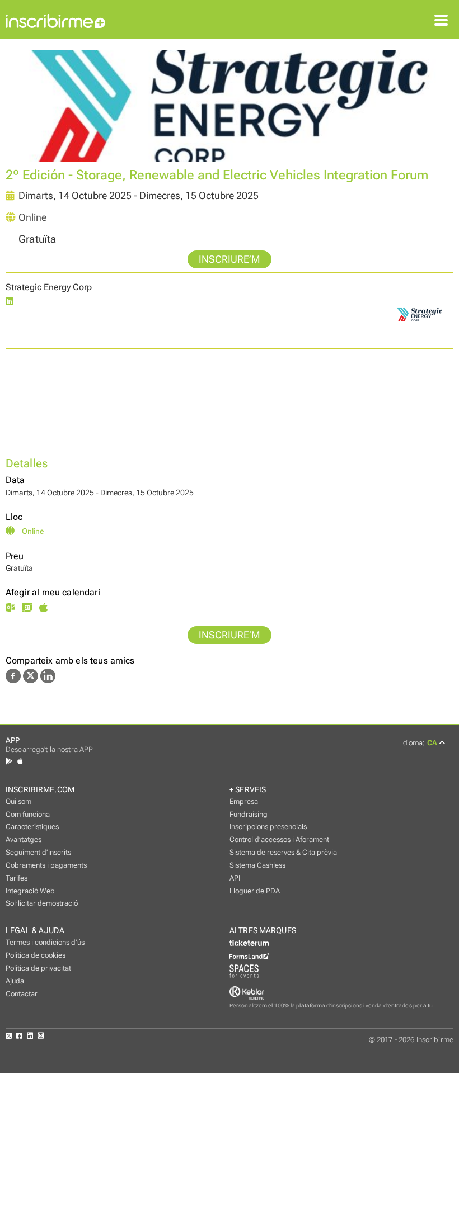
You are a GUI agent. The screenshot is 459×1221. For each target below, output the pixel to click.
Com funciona (28, 814)
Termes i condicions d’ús (45, 942)
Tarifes (16, 878)
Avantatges (23, 839)
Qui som (18, 801)
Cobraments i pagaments (46, 865)
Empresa (244, 801)
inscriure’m (229, 259)
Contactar (22, 994)
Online (32, 217)
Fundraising (249, 814)
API (235, 878)
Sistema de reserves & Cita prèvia (283, 852)
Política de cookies (35, 955)
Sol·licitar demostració (42, 903)
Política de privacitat (38, 968)
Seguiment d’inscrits (38, 852)
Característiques (32, 826)
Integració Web (30, 891)
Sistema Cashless (257, 865)
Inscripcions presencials (268, 826)
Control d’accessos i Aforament (279, 839)
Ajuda (15, 981)
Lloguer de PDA (255, 891)
